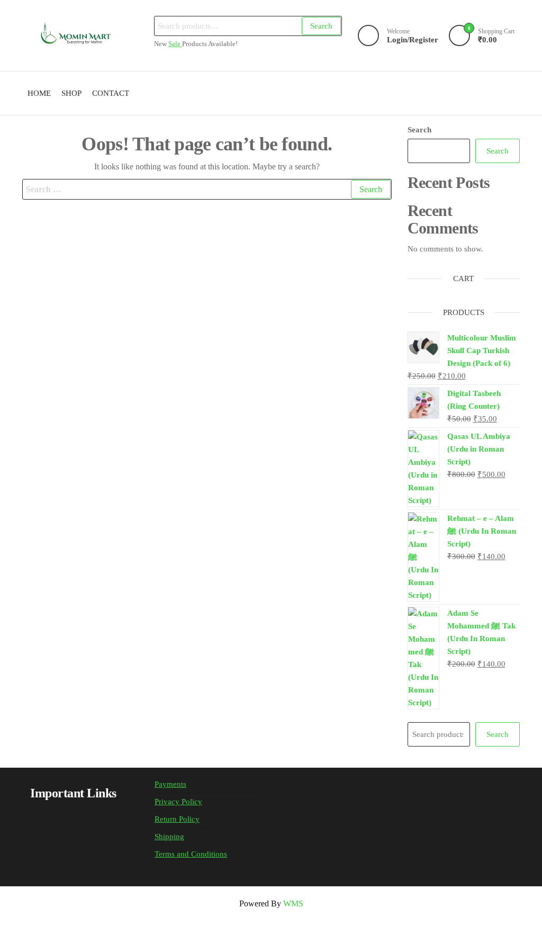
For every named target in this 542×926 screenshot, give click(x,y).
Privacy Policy (178, 801)
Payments (170, 784)
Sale (175, 44)
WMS (293, 903)
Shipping (169, 836)
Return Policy (177, 819)
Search (321, 26)
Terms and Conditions (191, 854)
